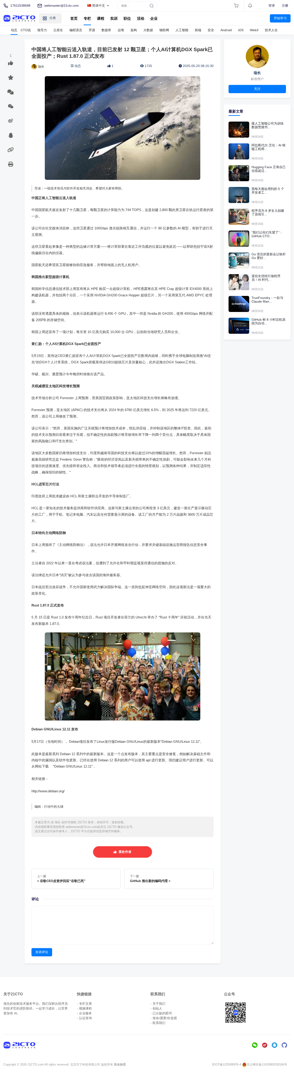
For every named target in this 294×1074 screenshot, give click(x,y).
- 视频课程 (84, 1008)
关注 (257, 89)
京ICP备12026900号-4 (226, 1064)
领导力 (42, 30)
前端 (198, 30)
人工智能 (181, 30)
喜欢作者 (124, 852)
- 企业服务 (84, 1013)
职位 (127, 18)
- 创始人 (156, 1008)
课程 (100, 18)
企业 (154, 18)
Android (226, 30)
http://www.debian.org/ (48, 791)
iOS (240, 30)
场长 (41, 66)
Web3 (254, 30)
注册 (285, 5)
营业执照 (120, 1064)
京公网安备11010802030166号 (267, 1064)
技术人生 (271, 30)
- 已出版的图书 (161, 1013)
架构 (133, 30)
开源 (92, 30)
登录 (272, 5)
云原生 (58, 30)
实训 (114, 18)
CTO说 (26, 30)
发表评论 (41, 952)
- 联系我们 (157, 1023)
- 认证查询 (84, 1018)
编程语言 (75, 30)
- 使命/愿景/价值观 (163, 1018)
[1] (10, 63)
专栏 (87, 18)
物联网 (164, 30)
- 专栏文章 (84, 1003)
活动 (140, 18)
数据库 (106, 30)
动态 (14, 30)
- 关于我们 (157, 1003)
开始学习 (280, 18)
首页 (74, 18)
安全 (211, 30)
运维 (121, 30)
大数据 (148, 30)
